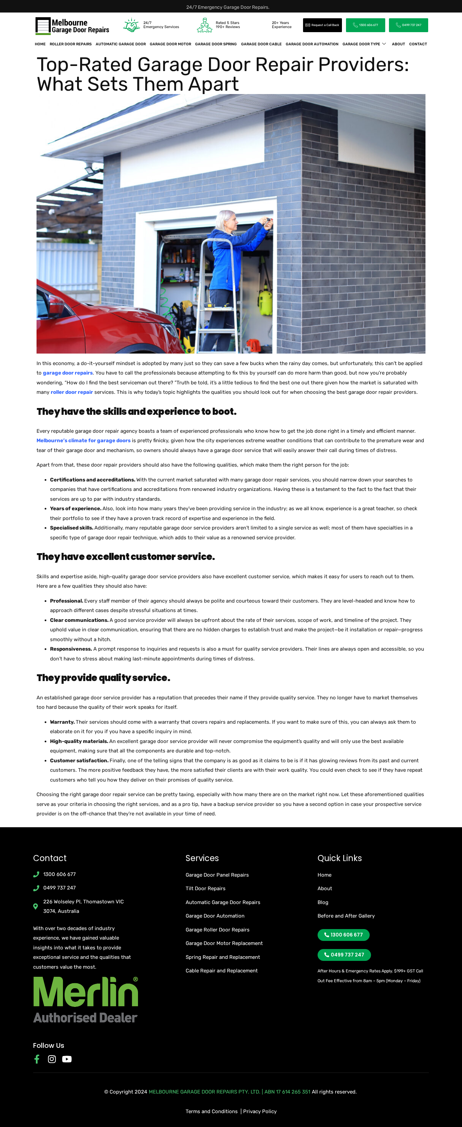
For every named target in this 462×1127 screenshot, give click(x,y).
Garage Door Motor (170, 44)
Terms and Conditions (212, 1111)
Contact (418, 44)
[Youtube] (66, 1059)
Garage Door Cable (261, 44)
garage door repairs (68, 373)
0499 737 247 (411, 25)
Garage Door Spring (216, 44)
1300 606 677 (368, 25)
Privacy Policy (260, 1111)
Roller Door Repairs (71, 44)
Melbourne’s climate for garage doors (84, 440)
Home (40, 44)
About (398, 44)
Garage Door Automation (312, 44)
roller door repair (72, 392)
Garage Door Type (361, 44)
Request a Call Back (325, 25)
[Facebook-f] (36, 1059)
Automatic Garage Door (121, 44)
